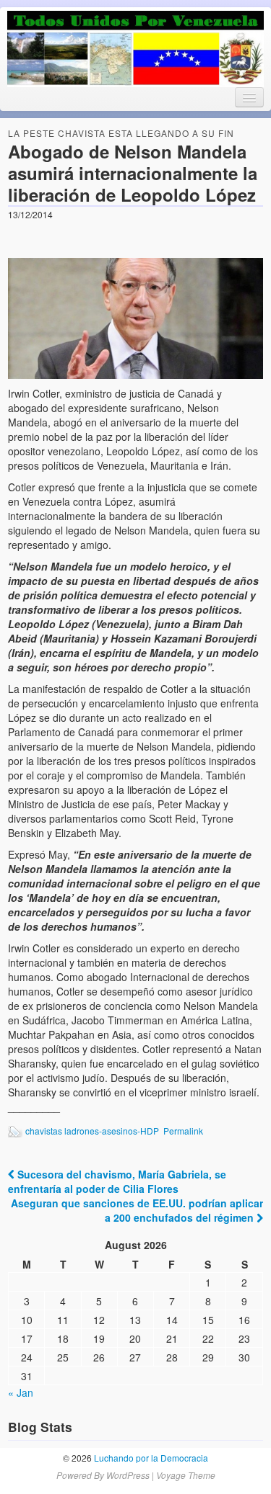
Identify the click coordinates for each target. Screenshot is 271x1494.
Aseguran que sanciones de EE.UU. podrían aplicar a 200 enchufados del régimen (137, 1210)
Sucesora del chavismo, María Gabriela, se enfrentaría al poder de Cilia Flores (117, 1181)
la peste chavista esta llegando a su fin (121, 133)
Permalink (183, 1130)
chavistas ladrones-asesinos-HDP (92, 1130)
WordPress (128, 1475)
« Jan (20, 1392)
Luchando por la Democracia (150, 1457)
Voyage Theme (185, 1475)
